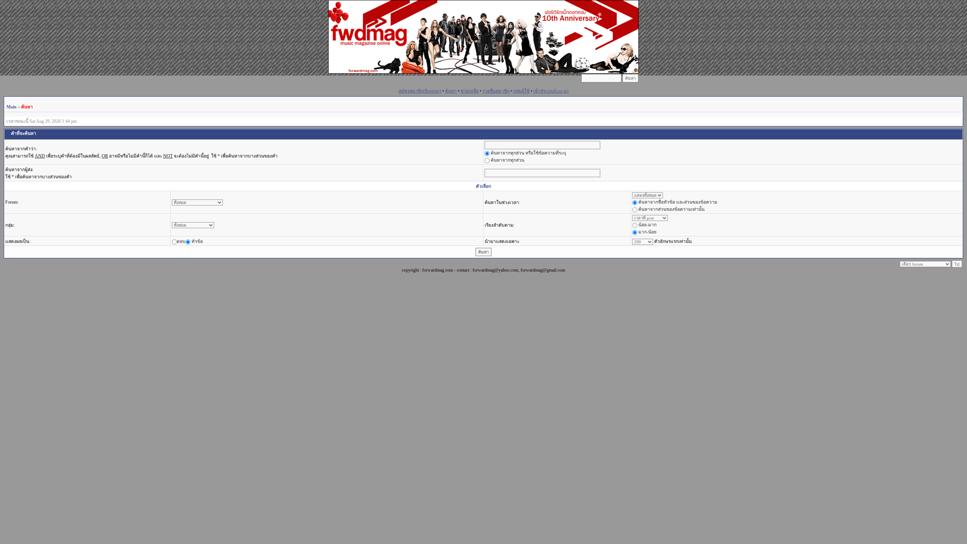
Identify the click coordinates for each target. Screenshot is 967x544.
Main (11, 107)
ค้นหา (451, 91)
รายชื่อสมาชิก (496, 91)
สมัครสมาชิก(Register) (420, 91)
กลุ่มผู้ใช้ (521, 91)
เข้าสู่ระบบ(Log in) (550, 91)
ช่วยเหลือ (469, 91)
